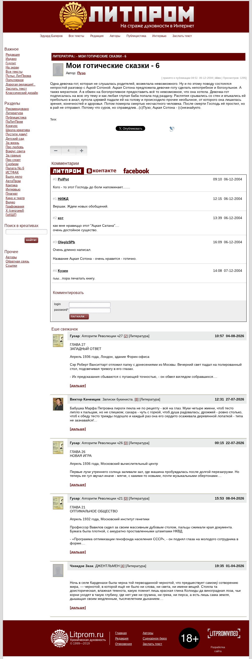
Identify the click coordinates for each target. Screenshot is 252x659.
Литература (14, 113)
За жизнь (12, 143)
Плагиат (12, 193)
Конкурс (12, 126)
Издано (11, 59)
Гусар (75, 336)
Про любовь (15, 147)
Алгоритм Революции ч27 (102, 336)
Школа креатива (18, 130)
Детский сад (15, 138)
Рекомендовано (17, 109)
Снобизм (12, 164)
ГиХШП (11, 215)
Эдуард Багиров (51, 36)
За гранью (13, 155)
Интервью (159, 36)
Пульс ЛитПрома (18, 76)
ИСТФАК (12, 172)
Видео (10, 202)
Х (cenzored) (15, 210)
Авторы (115, 36)
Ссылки (11, 265)
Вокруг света (15, 151)
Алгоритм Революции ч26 (102, 443)
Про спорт (13, 160)
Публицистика (136, 36)
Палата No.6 (15, 168)
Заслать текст (182, 36)
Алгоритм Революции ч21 (102, 498)
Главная (121, 633)
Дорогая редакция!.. (20, 84)
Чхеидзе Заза (81, 566)
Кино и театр (15, 198)
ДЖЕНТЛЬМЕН (107, 566)
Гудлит (11, 63)
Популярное (15, 80)
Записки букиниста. (118, 399)
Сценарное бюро (155, 638)
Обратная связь (17, 261)
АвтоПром (13, 181)
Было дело (14, 176)
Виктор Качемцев (85, 399)
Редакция (97, 36)
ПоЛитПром (14, 121)
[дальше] (78, 385)
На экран (12, 67)
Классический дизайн (22, 93)
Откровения (123, 644)
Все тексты (76, 36)
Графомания (15, 206)
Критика (11, 185)
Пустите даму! (16, 134)
